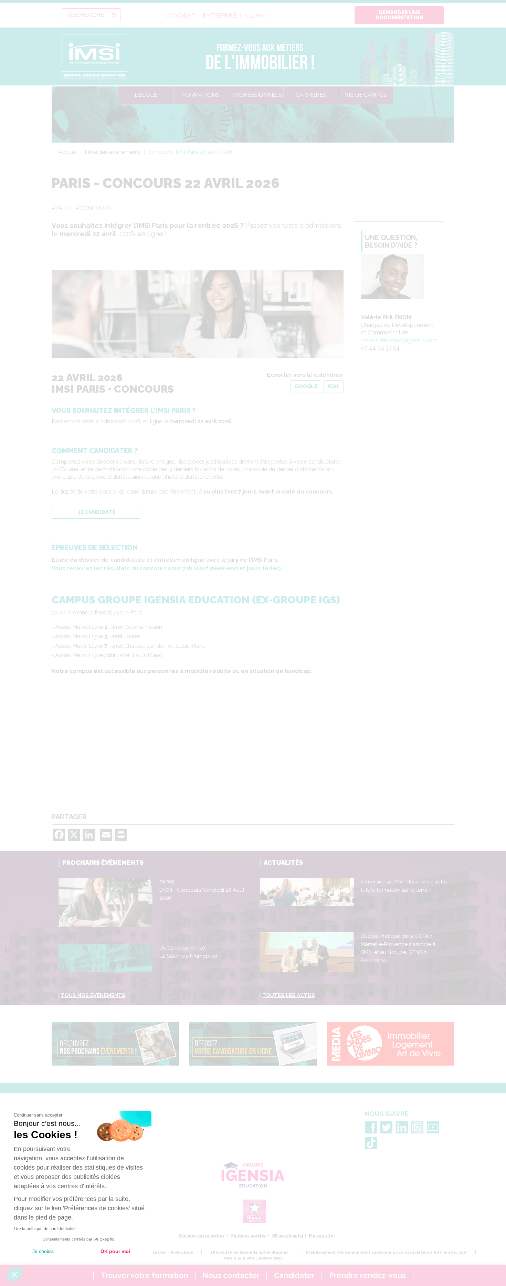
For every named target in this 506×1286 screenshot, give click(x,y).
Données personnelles (201, 1235)
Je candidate (96, 512)
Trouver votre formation (144, 1275)
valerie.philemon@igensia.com (399, 340)
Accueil (68, 152)
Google (305, 386)
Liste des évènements (113, 152)
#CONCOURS (93, 208)
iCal (333, 386)
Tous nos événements (93, 995)
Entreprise (220, 16)
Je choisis (43, 1251)
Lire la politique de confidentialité (45, 1228)
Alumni (255, 16)
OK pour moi (115, 1251)
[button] (14, 1274)
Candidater (294, 1275)
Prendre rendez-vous (367, 1275)
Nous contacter (231, 1275)
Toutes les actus (288, 995)
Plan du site (321, 1235)
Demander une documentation (399, 15)
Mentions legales (248, 1235)
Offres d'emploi (287, 1235)
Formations (200, 95)
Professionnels (257, 95)
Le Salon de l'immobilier (188, 956)
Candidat (181, 16)
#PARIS (61, 208)
